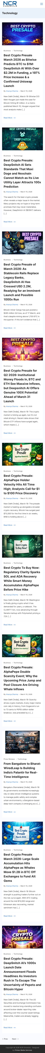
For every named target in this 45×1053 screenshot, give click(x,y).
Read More (8, 118)
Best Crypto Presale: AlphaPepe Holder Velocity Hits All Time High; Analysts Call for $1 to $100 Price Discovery (22, 484)
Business (7, 51)
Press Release (9, 759)
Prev (6, 1039)
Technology (18, 51)
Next (14, 1039)
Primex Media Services (23, 1050)
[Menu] (41, 4)
